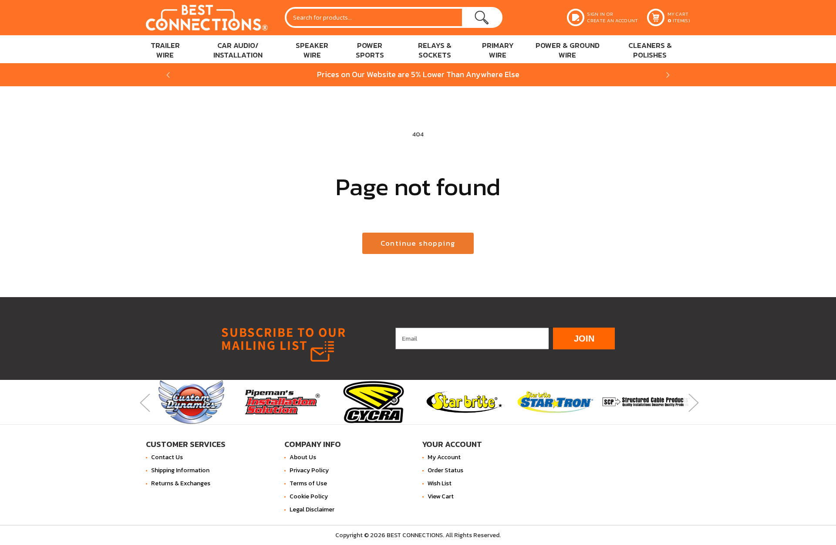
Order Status (445, 470)
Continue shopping (418, 243)
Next (692, 402)
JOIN (584, 338)
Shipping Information (180, 470)
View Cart (441, 496)
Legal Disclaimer (312, 509)
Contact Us (167, 457)
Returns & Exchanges (180, 483)
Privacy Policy (309, 470)
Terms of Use (308, 483)
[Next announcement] (668, 74)
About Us (303, 457)
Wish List (440, 483)
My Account (444, 457)
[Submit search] (481, 17)
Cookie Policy (309, 496)
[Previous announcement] (168, 74)
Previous (143, 402)
